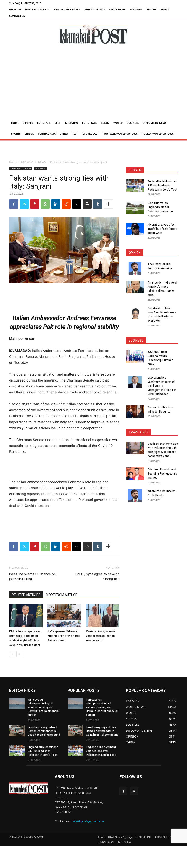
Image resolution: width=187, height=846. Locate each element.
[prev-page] (12, 654)
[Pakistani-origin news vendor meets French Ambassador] (102, 615)
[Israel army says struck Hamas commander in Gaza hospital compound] (17, 730)
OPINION (15, 9)
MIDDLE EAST (90, 133)
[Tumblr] (97, 204)
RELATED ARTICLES (26, 595)
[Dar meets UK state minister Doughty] (135, 411)
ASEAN (105, 122)
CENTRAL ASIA (47, 133)
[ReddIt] (66, 204)
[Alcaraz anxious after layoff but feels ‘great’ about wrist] (135, 229)
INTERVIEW (71, 122)
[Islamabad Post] (93, 34)
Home (15, 122)
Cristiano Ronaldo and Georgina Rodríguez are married (162, 473)
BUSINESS (133, 122)
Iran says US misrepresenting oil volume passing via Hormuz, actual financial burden (43, 707)
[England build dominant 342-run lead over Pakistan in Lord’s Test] (135, 185)
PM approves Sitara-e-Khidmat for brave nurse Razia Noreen (63, 635)
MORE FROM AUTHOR (62, 595)
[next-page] (19, 654)
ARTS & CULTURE (94, 9)
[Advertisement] (93, 83)
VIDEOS (29, 133)
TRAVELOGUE (117, 9)
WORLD (118, 122)
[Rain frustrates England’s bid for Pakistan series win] (135, 207)
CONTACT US (17, 16)
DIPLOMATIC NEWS (154, 122)
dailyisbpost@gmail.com (87, 821)
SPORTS (16, 133)
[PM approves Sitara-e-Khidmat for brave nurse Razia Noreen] (64, 615)
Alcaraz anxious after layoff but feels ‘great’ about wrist (162, 229)
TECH (75, 133)
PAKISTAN (136, 9)
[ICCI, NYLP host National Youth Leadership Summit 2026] (135, 356)
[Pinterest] (34, 204)
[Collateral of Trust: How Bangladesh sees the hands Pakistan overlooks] (135, 312)
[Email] (76, 204)
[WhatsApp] (45, 204)
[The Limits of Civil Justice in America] (135, 268)
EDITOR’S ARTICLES (48, 122)
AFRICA (164, 9)
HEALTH (151, 9)
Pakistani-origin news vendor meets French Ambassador (100, 635)
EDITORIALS (89, 122)
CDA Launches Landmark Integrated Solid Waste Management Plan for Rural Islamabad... (162, 386)
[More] (108, 204)
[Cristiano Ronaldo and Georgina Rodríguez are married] (135, 473)
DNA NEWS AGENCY (37, 9)
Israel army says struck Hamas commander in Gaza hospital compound (44, 731)
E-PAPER (28, 122)
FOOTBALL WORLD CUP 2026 (120, 133)
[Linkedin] (55, 204)
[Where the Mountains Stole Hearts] (135, 495)
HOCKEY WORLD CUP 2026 (158, 133)
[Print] (87, 204)
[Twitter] (24, 204)
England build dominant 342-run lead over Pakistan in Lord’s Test (163, 185)
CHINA (64, 133)
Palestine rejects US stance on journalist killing (32, 576)
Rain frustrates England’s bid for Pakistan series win (160, 207)
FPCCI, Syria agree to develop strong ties (97, 576)
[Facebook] (13, 204)
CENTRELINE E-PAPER (67, 9)
